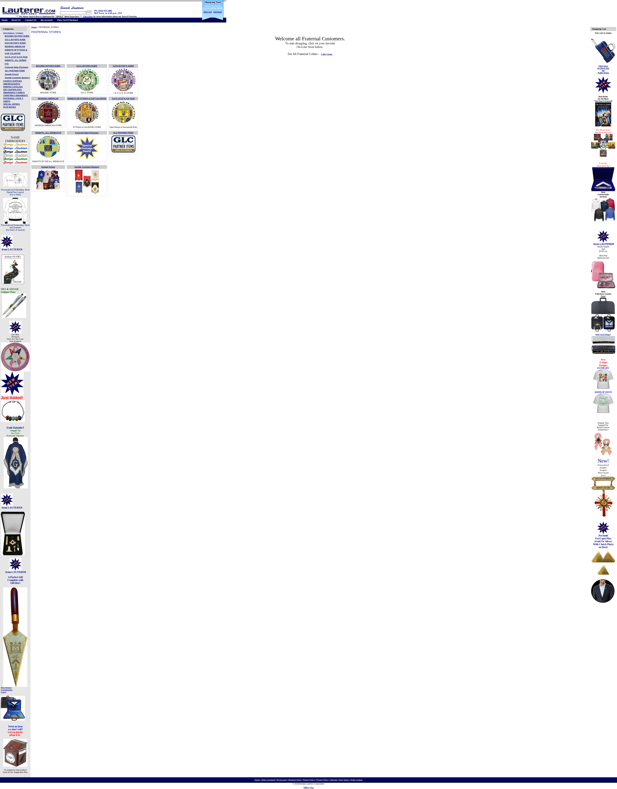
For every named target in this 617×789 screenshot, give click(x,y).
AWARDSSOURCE (11, 84)
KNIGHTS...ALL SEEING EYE (48, 133)
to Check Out (603, 68)
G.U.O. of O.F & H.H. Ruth (16, 57)
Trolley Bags (603, 73)
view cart (207, 12)
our (603, 71)
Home (34, 27)
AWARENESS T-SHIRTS (14, 93)
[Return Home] (4, 22)
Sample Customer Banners (17, 78)
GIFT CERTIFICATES (12, 90)
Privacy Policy (322, 780)
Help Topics (344, 780)
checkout (217, 12)
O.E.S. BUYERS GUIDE (15, 40)
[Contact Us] (30, 22)
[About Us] (16, 22)
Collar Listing (326, 54)
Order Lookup (356, 780)
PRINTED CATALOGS (13, 87)
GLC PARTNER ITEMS (15, 71)
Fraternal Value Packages (16, 67)
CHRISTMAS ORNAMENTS (15, 95)
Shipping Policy (295, 780)
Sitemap (333, 780)
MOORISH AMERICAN (15, 46)
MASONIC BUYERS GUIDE (17, 36)
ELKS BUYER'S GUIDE (15, 43)
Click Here (88, 16)
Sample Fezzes (12, 74)
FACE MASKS (9, 107)
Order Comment (268, 780)
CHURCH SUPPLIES (12, 81)
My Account (282, 780)
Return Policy (309, 780)
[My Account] (46, 22)
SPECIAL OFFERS (11, 104)
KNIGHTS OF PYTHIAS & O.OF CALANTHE (86, 99)
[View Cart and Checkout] (67, 22)
